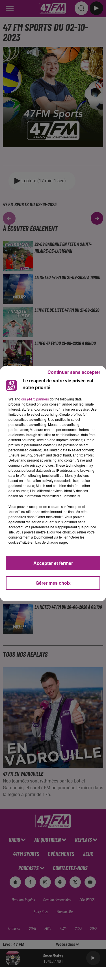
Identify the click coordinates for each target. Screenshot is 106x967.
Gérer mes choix (53, 583)
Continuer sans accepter (73, 372)
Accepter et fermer (53, 563)
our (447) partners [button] (35, 398)
